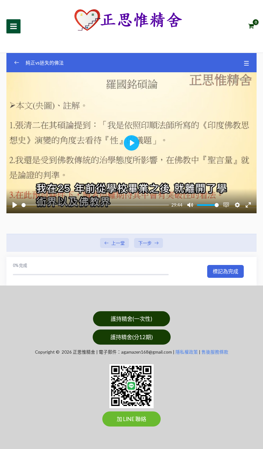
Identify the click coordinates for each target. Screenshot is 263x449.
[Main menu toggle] (13, 26)
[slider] (95, 205)
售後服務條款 (214, 352)
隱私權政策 (186, 352)
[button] (131, 318)
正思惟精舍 (100, 37)
